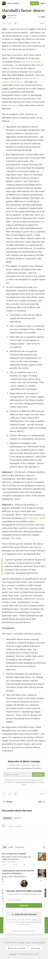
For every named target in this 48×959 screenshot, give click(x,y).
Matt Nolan (11, 15)
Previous (9, 802)
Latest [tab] (10, 847)
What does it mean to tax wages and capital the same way (16, 858)
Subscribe (34, 3)
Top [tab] (4, 847)
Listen (43, 17)
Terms (28, 942)
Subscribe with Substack (25, 914)
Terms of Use (36, 920)
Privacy (22, 942)
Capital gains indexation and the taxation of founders (18, 872)
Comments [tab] (7, 818)
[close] (41, 881)
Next (40, 802)
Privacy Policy (25, 924)
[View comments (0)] (9, 23)
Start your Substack (18, 948)
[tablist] (12, 818)
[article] (24, 859)
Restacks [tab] (17, 818)
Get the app (35, 948)
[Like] (4, 23)
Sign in (43, 3)
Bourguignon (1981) (35, 518)
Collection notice (38, 942)
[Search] (43, 847)
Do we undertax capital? (14, 853)
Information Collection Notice (31, 922)
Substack (12, 954)
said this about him (31, 61)
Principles (12, 105)
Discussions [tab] (19, 847)
